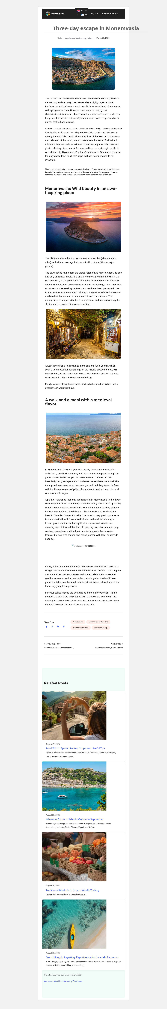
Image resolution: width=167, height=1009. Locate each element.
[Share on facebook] (46, 626)
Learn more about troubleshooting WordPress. (63, 981)
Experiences (110, 13)
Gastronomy (81, 38)
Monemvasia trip (100, 628)
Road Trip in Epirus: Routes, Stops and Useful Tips (75, 748)
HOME (94, 13)
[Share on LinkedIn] (58, 626)
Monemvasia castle (80, 628)
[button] (110, 13)
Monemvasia (78, 622)
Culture (61, 38)
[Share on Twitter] (52, 626)
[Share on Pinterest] (63, 626)
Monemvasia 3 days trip (98, 622)
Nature (90, 38)
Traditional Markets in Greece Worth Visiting (72, 890)
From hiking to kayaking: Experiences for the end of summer (82, 957)
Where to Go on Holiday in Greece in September (75, 819)
